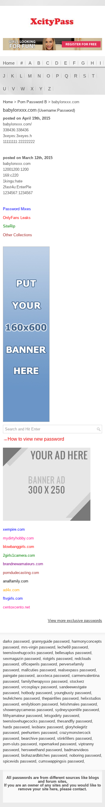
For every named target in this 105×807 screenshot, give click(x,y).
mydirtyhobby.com (18, 538)
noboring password (85, 755)
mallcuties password (38, 670)
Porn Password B (32, 102)
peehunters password (39, 732)
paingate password (18, 675)
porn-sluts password (20, 744)
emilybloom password (39, 704)
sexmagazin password (22, 658)
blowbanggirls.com (18, 546)
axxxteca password (53, 675)
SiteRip (9, 226)
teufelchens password (21, 698)
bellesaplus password (73, 653)
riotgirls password (57, 658)
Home (9, 63)
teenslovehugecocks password (29, 721)
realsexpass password (77, 670)
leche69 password (72, 647)
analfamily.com (15, 581)
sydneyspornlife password (77, 710)
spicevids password (19, 761)
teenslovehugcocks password (28, 653)
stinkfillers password (74, 738)
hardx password (16, 727)
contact (79, 789)
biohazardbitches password (44, 755)
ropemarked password (57, 744)
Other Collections (17, 235)
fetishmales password (78, 704)
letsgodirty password (61, 715)
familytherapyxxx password (44, 681)
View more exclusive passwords (75, 620)
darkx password (16, 641)
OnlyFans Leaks (17, 217)
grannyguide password (50, 641)
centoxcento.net (16, 607)
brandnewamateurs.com (23, 564)
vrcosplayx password (39, 687)
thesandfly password (74, 721)
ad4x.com (11, 590)
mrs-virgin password (38, 647)
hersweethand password (41, 750)
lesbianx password (47, 727)
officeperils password (39, 664)
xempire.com (14, 529)
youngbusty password (72, 693)
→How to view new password (33, 439)
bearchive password (38, 738)
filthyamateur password (22, 715)
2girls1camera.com (19, 555)
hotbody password (36, 693)
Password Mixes (17, 209)
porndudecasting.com (21, 572)
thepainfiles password (60, 698)
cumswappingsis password (61, 761)
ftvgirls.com (13, 598)
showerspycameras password (28, 710)
